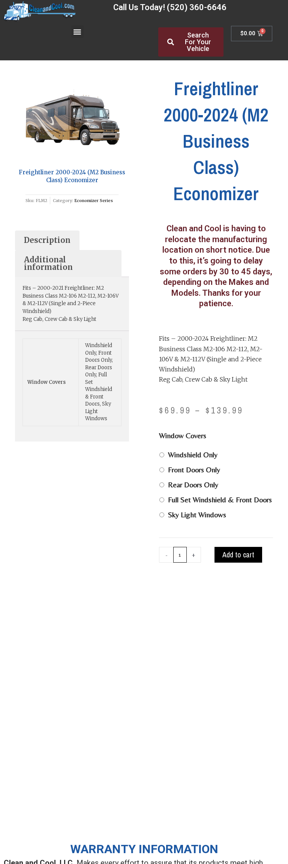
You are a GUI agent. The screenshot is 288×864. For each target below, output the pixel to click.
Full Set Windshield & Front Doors (220, 499)
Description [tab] (47, 240)
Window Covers (182, 435)
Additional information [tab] (48, 263)
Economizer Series (93, 200)
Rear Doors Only (193, 484)
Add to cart (238, 555)
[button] (77, 31)
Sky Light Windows (197, 514)
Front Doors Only (194, 469)
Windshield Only (193, 454)
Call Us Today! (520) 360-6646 (169, 7)
